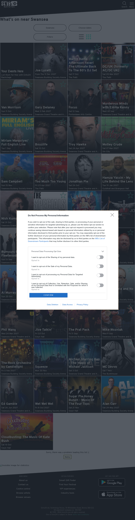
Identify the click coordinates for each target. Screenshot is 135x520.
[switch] (100, 257)
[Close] (113, 215)
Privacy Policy (82, 304)
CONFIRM (48, 295)
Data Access (67, 304)
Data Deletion (52, 304)
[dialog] (67, 260)
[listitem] (67, 251)
